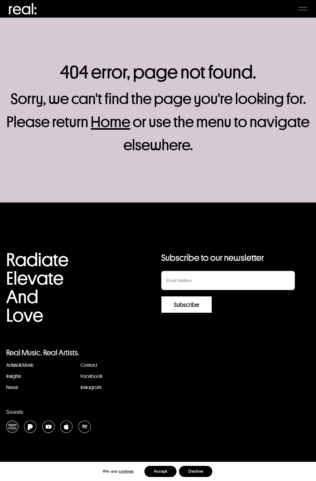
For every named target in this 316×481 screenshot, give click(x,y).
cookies (126, 471)
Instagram (91, 387)
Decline (195, 471)
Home (110, 122)
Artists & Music (20, 365)
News (12, 387)
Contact (89, 365)
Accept (160, 471)
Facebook (91, 376)
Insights (13, 376)
